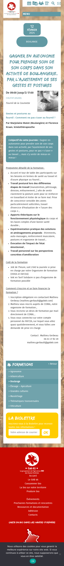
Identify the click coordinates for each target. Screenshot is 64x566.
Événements (33, 499)
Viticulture (15, 406)
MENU (26, 14)
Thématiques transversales (24, 401)
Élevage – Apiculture (21, 386)
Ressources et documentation (33, 507)
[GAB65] (11, 12)
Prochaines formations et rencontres (33, 503)
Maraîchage (16, 396)
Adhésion (33, 511)
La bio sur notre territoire (33, 487)
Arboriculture (17, 376)
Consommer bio (33, 484)
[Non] (60, 554)
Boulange (31, 42)
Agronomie (15, 371)
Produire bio (33, 491)
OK (32, 561)
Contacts (33, 515)
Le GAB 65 (33, 480)
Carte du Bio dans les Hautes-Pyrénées (32, 522)
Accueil (33, 476)
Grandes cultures (19, 391)
